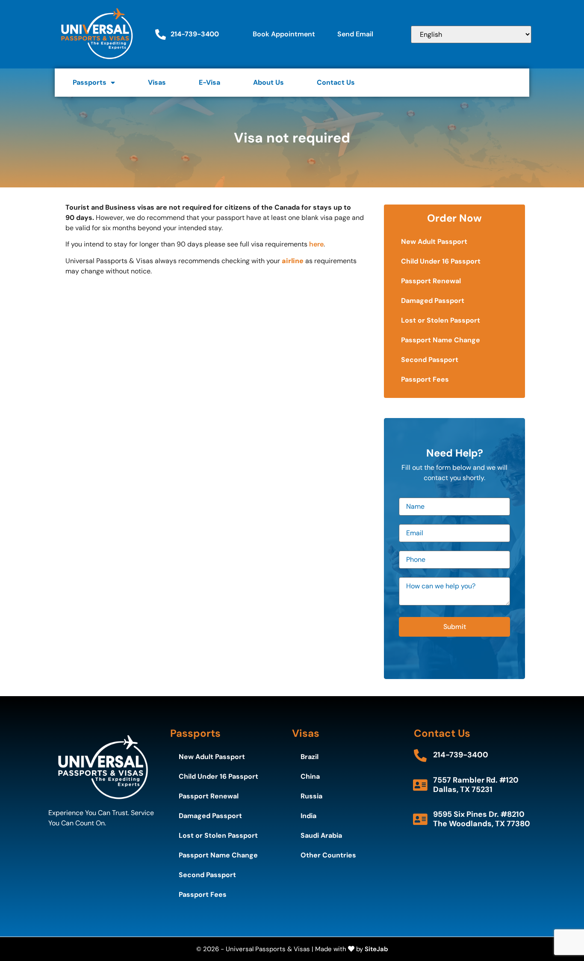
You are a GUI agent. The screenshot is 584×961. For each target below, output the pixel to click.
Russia (311, 796)
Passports (89, 82)
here (316, 244)
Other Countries (328, 855)
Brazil (310, 756)
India (308, 815)
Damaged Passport (432, 300)
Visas (157, 82)
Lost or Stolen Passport (440, 320)
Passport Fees (425, 379)
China (310, 776)
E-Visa (209, 82)
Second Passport (429, 359)
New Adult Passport (434, 241)
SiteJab (376, 949)
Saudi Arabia (321, 835)
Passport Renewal (431, 280)
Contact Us (336, 82)
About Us (268, 82)
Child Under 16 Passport (441, 261)
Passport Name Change (440, 339)
